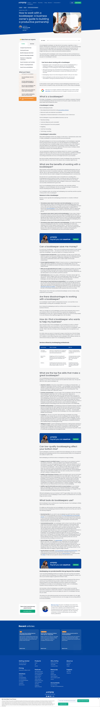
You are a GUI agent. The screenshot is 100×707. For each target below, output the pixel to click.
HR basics (52, 673)
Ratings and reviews (54, 663)
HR (20, 631)
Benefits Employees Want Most (26, 52)
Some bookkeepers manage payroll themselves (66, 550)
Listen (44, 40)
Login (72, 2)
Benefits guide (53, 674)
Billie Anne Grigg (54, 605)
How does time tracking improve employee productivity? (27, 634)
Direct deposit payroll (39, 671)
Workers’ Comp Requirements (26, 64)
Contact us (69, 673)
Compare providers (54, 666)
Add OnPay (47, 91)
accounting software (64, 110)
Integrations (37, 685)
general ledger (58, 540)
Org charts (37, 683)
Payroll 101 (52, 671)
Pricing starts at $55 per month (24, 670)
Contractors (21, 683)
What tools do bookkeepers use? (28, 99)
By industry (21, 675)
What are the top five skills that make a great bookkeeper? (28, 90)
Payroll (25, 7)
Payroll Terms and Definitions (26, 67)
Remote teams (21, 684)
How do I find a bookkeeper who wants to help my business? (28, 86)
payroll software (66, 553)
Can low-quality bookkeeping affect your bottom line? (28, 94)
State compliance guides (55, 677)
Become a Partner (54, 684)
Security (52, 679)
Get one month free (22, 663)
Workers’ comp (37, 677)
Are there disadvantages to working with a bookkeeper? (28, 82)
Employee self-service (39, 680)
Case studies (53, 664)
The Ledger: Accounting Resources (57, 686)
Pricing (45, 2)
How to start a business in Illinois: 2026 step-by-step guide (49, 634)
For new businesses (22, 677)
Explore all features (38, 686)
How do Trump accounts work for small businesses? (70, 634)
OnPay (43, 554)
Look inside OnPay (27, 611)
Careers (68, 666)
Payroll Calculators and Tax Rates (27, 62)
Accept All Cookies (63, 704)
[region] (50, 702)
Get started (77, 2)
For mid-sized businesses (23, 680)
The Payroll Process (24, 50)
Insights (20, 7)
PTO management (38, 674)
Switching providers (22, 664)
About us (68, 664)
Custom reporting (38, 682)
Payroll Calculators (54, 676)
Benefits (64, 631)
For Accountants (57, 2)
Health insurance (38, 676)
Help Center (69, 671)
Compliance (44, 631)
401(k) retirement (38, 679)
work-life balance (51, 208)
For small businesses (22, 678)
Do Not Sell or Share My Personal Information (67, 700)
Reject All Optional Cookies (83, 700)
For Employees (30, 4)
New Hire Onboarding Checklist (26, 55)
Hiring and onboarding (39, 673)
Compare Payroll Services (25, 47)
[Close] (98, 698)
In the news (69, 663)
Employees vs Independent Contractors (26, 58)
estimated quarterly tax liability (48, 286)
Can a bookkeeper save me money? (27, 77)
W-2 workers (21, 681)
